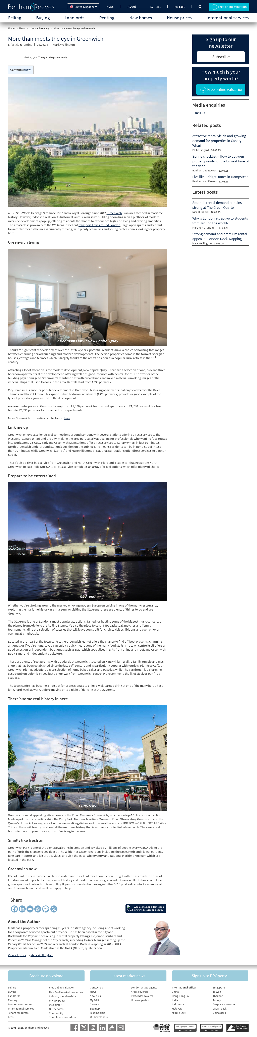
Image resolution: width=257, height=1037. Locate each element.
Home (11, 28)
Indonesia (178, 1004)
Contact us (96, 987)
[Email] (30, 908)
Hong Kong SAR (181, 996)
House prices (179, 17)
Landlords (74, 17)
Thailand (218, 996)
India (175, 1000)
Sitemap (95, 1008)
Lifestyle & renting (39, 28)
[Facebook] (14, 908)
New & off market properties (66, 992)
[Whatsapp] (37, 908)
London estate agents (144, 987)
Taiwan (217, 991)
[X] (54, 908)
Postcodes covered (142, 996)
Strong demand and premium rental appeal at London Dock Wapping (219, 236)
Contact (155, 6)
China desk (219, 1013)
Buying (43, 17)
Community (56, 1013)
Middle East (179, 1013)
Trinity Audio (45, 57)
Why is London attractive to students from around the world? (220, 220)
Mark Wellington (64, 45)
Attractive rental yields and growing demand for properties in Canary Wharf (219, 141)
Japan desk (219, 1008)
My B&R (179, 6)
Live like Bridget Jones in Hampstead (220, 176)
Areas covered (139, 991)
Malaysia (177, 1008)
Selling (14, 17)
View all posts (17, 955)
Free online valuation (61, 987)
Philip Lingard (200, 150)
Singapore (219, 987)
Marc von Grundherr (204, 227)
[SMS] (46, 908)
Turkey (217, 1000)
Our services (56, 1009)
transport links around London (99, 225)
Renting (106, 17)
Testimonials (97, 1013)
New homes (140, 17)
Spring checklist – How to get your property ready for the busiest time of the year (220, 161)
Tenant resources (18, 1013)
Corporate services (224, 1004)
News (110, 6)
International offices (184, 987)
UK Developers (99, 1017)
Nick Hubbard (200, 212)
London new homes (20, 1004)
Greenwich (114, 213)
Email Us (199, 113)
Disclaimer (55, 1005)
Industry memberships (62, 996)
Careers (94, 1004)
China (175, 991)
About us (95, 996)
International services (228, 17)
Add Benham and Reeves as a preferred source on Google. (149, 908)
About (132, 6)
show (27, 70)
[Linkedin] (22, 908)
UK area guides (140, 1000)
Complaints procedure (62, 1017)
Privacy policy (57, 1000)
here (67, 418)
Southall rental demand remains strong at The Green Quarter (217, 205)
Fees (10, 1017)
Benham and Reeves (204, 170)
